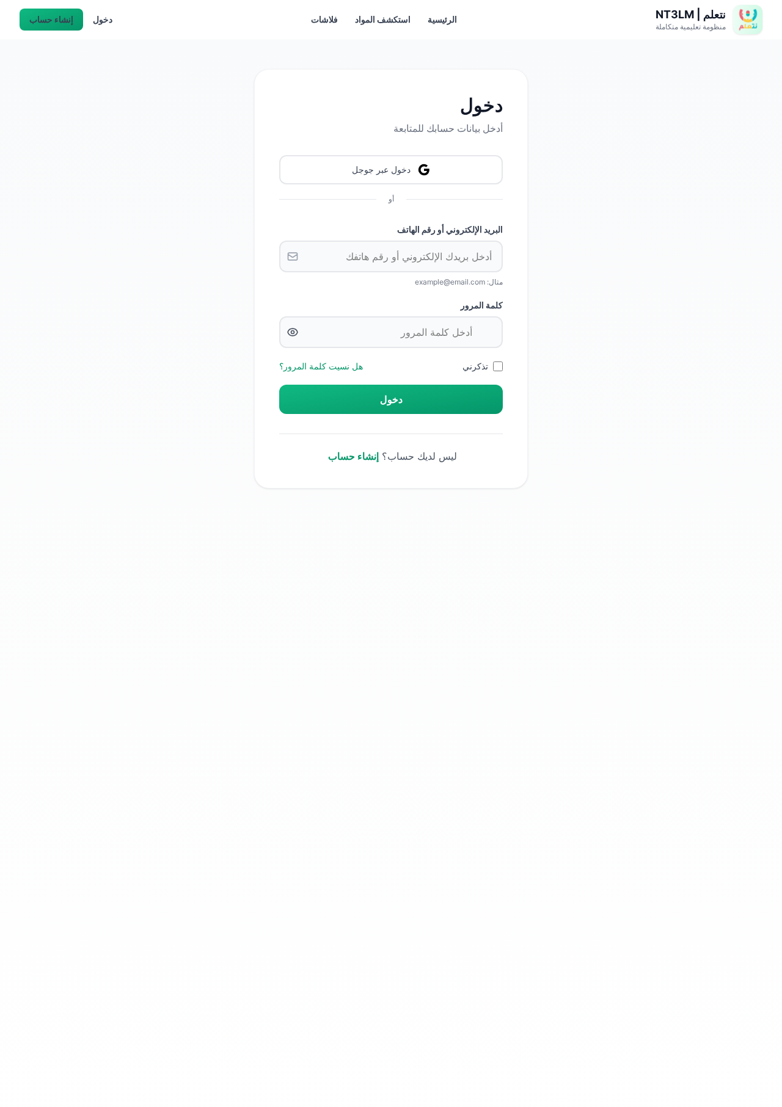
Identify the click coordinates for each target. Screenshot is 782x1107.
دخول (102, 19)
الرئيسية (442, 19)
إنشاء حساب (51, 19)
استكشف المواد (383, 19)
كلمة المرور (482, 305)
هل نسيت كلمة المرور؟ (321, 366)
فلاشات (324, 19)
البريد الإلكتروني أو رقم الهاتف (450, 229)
